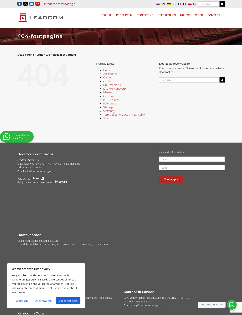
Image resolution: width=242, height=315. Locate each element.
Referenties (110, 103)
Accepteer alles (68, 300)
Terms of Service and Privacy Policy (124, 114)
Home (107, 70)
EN (163, 3)
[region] (46, 285)
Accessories (110, 73)
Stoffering (109, 111)
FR (184, 3)
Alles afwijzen (43, 300)
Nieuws (107, 92)
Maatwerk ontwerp (114, 88)
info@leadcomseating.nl (60, 4)
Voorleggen (171, 179)
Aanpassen (21, 300)
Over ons (108, 96)
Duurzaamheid (112, 85)
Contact (107, 81)
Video (106, 118)
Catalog (107, 77)
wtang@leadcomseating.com (146, 305)
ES (194, 3)
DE (174, 3)
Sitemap (108, 107)
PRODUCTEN (111, 99)
